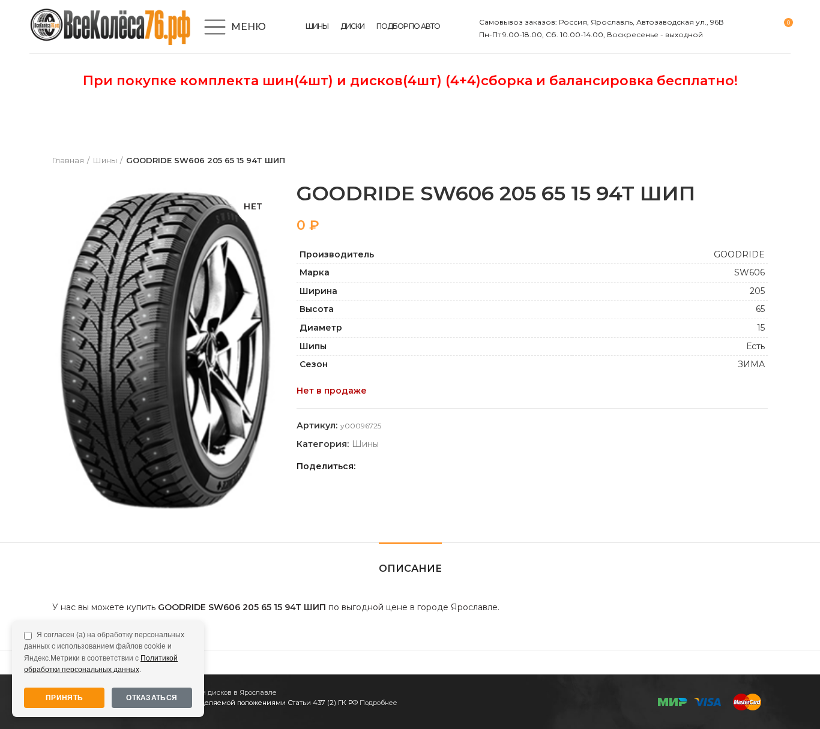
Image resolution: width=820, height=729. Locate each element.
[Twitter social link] (381, 466)
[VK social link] (423, 466)
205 (757, 291)
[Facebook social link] (368, 466)
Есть (755, 346)
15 (761, 327)
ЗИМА (751, 364)
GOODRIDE (739, 254)
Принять (64, 698)
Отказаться (151, 698)
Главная (68, 160)
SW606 (749, 272)
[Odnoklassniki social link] (395, 466)
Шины (105, 160)
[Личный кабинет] (740, 27)
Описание (410, 568)
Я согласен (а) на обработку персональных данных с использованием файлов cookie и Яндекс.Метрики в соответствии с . (104, 652)
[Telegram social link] (437, 466)
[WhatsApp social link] (409, 466)
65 (760, 309)
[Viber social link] (450, 466)
